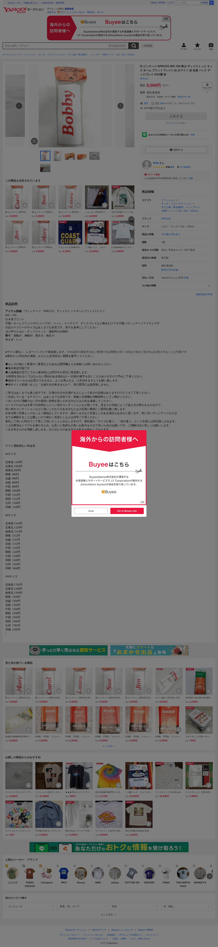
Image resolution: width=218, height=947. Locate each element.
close (91, 510)
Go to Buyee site (127, 510)
